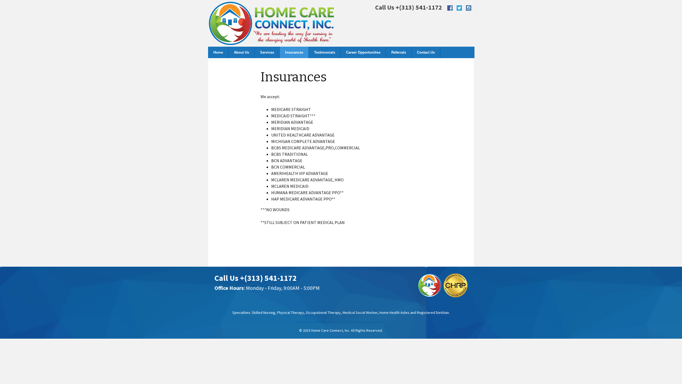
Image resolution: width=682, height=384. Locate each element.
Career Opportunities (363, 52)
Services (267, 52)
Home (218, 52)
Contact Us (426, 52)
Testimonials (324, 52)
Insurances (294, 52)
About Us (241, 52)
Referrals (398, 52)
